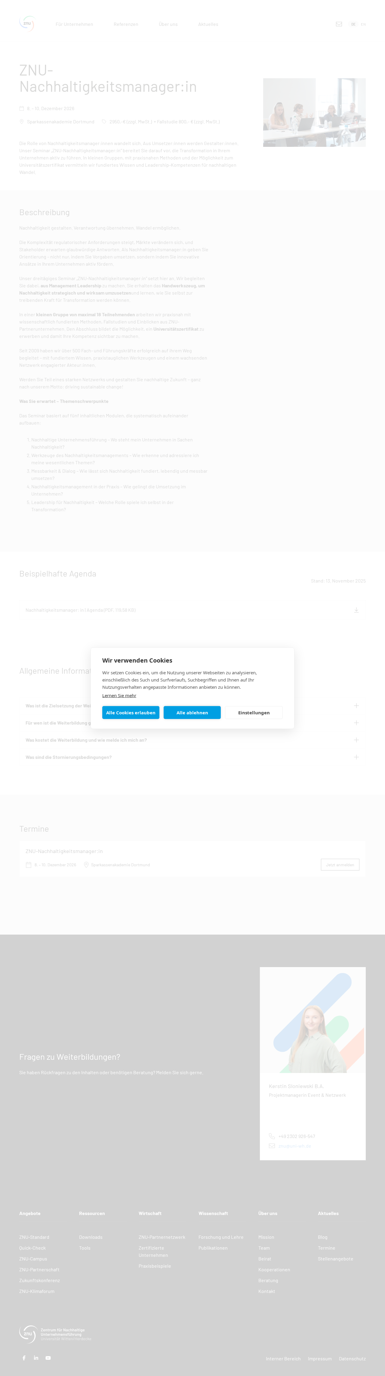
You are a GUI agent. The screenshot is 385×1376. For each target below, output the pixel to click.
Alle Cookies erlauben (131, 713)
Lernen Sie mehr (119, 695)
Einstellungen (254, 713)
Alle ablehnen (192, 713)
